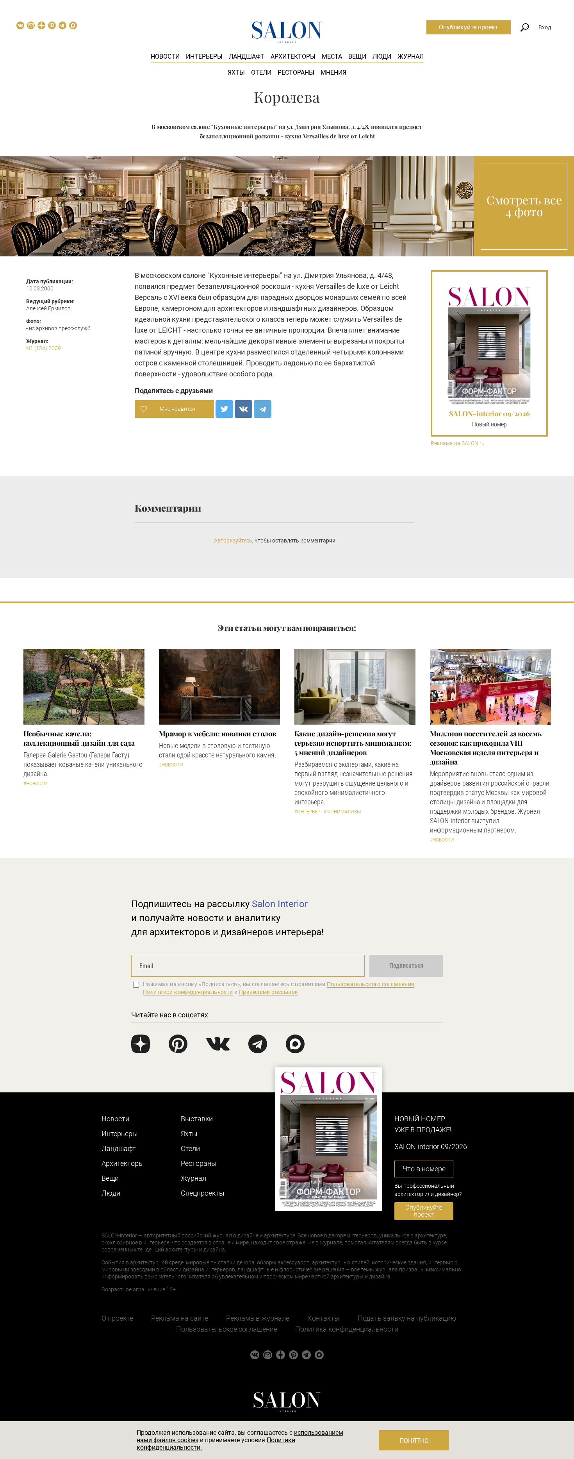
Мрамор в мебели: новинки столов (217, 733)
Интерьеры (204, 56)
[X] (224, 409)
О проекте (117, 1318)
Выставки (197, 1119)
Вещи (357, 56)
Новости (165, 56)
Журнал (411, 56)
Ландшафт (246, 56)
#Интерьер (307, 811)
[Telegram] (262, 409)
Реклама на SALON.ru (458, 443)
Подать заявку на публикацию (407, 1318)
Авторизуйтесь (233, 540)
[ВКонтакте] (243, 409)
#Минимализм (342, 811)
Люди (382, 56)
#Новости (35, 783)
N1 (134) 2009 (43, 348)
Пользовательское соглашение (226, 1329)
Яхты (236, 72)
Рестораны (296, 72)
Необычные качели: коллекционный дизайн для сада (79, 738)
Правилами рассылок (268, 992)
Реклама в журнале (257, 1318)
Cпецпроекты (203, 1193)
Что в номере (424, 1169)
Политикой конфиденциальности (188, 992)
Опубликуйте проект (468, 27)
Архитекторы (293, 56)
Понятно (414, 1441)
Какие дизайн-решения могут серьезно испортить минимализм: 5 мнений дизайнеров (353, 743)
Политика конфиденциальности (346, 1329)
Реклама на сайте (179, 1318)
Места (332, 56)
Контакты (323, 1318)
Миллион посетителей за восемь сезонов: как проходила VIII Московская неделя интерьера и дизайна (486, 747)
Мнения (333, 72)
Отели (261, 72)
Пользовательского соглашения (371, 984)
